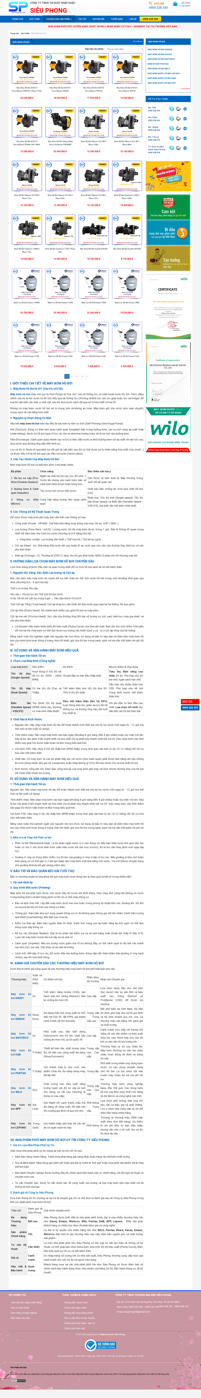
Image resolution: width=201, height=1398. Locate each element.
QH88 (2, 1396)
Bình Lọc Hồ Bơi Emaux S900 (93, 303)
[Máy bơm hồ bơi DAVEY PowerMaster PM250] (127, 68)
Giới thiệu (34, 19)
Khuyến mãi (98, 19)
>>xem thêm (185, 89)
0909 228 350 (154, 120)
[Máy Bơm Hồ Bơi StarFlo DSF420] (94, 229)
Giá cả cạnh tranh (20, 1307)
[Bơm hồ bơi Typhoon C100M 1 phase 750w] (27, 229)
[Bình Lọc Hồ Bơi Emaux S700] (27, 337)
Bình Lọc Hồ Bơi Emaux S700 (27, 356)
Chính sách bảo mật (74, 1328)
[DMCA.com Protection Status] (18, 1381)
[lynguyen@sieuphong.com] (178, 138)
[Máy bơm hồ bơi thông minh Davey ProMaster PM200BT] (60, 122)
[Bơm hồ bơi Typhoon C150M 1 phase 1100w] (127, 176)
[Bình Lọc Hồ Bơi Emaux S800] (127, 283)
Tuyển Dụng (117, 19)
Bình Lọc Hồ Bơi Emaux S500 (93, 356)
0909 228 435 (154, 152)
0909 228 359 (190, 707)
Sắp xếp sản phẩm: (94, 49)
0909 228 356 (154, 130)
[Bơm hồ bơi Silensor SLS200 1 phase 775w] (27, 176)
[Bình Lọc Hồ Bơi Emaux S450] (127, 337)
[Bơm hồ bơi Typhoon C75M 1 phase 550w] (60, 229)
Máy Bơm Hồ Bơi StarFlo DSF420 (93, 249)
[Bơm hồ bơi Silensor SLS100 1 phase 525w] (94, 176)
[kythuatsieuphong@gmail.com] (178, 148)
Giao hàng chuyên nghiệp (24, 1312)
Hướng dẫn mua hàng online (78, 1312)
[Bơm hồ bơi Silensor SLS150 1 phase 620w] (60, 176)
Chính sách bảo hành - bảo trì (79, 1323)
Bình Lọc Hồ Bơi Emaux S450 (127, 356)
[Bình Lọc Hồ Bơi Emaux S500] (94, 337)
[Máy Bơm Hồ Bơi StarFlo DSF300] (127, 229)
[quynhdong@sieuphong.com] (178, 128)
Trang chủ (17, 19)
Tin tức (82, 19)
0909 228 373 (154, 140)
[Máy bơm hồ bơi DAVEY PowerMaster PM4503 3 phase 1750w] (27, 68)
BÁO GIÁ (187, 701)
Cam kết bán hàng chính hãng (26, 1302)
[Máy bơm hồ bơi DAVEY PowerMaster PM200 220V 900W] (27, 122)
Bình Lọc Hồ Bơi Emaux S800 (127, 303)
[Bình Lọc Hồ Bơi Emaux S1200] (60, 283)
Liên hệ (132, 19)
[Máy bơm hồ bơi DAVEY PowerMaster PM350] (94, 68)
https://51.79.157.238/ (9, 1394)
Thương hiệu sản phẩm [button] (58, 19)
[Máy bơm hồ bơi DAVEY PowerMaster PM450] (60, 68)
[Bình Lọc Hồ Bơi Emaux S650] (60, 337)
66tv (2, 1391)
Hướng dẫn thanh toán (76, 1302)
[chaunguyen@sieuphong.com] (178, 118)
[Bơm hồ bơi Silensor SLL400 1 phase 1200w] (94, 122)
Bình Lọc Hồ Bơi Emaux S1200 (60, 303)
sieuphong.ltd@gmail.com (136, 1311)
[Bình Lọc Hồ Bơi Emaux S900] (94, 283)
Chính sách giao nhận (75, 1307)
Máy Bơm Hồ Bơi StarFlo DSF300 (127, 249)
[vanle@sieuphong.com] (178, 109)
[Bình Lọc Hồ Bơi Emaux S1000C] (27, 283)
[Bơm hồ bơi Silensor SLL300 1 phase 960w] (127, 122)
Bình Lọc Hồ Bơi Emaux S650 (60, 356)
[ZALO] (185, 109)
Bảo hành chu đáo (20, 1318)
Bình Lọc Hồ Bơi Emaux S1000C (27, 303)
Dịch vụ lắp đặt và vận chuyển (79, 1318)
